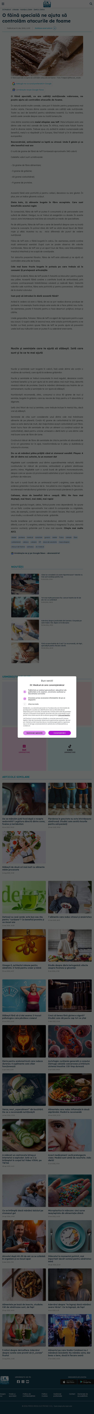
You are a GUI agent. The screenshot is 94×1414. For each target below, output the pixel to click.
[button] (47, 704)
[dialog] (47, 707)
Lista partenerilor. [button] (64, 715)
